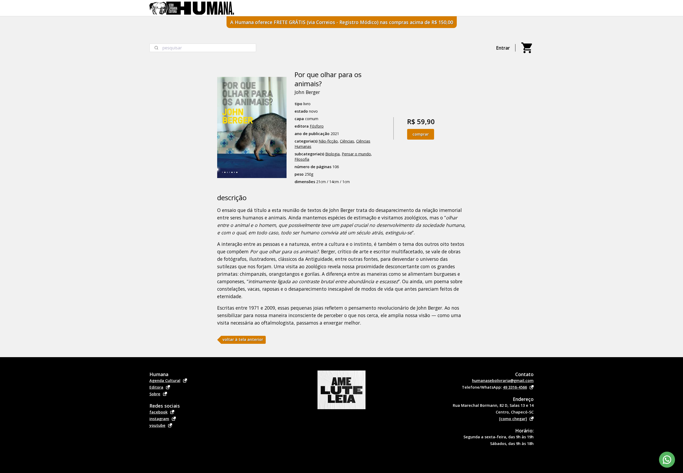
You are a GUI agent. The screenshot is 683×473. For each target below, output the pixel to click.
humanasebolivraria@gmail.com (503, 380)
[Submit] (156, 48)
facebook (158, 412)
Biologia (332, 153)
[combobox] (202, 48)
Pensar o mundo (356, 153)
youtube (157, 425)
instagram (159, 418)
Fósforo (317, 126)
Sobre (154, 393)
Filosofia (302, 159)
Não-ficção (328, 141)
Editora (156, 387)
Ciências (347, 141)
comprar (420, 134)
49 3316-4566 (515, 387)
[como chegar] (513, 418)
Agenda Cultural (164, 380)
